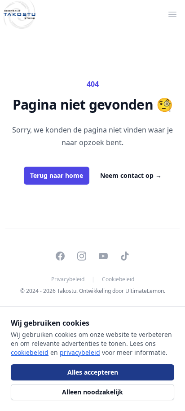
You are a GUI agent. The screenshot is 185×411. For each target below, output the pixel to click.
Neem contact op (131, 175)
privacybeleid (80, 352)
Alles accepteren (92, 372)
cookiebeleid (29, 352)
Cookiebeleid (118, 279)
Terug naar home (56, 175)
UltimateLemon (144, 291)
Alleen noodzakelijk (92, 392)
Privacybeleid (67, 279)
